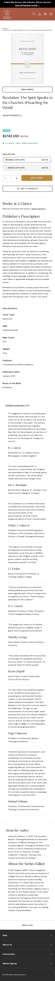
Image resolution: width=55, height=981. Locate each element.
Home (5, 28)
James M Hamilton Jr (12, 115)
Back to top (27, 925)
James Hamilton (38, 208)
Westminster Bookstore (17, 975)
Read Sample (27, 89)
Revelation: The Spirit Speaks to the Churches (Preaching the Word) (27, 30)
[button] (45, 14)
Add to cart (37, 178)
